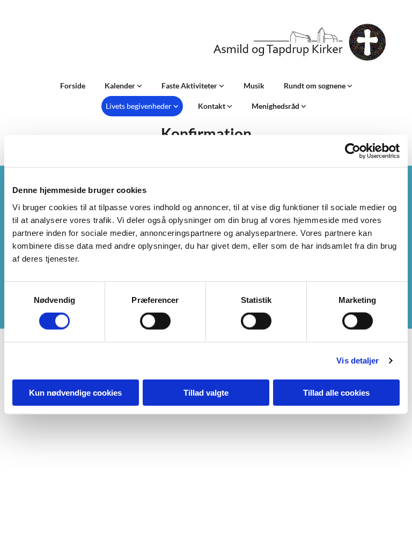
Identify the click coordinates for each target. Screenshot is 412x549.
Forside (72, 85)
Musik (254, 85)
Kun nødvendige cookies (75, 392)
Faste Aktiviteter (190, 85)
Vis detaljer (357, 360)
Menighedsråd (276, 105)
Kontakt (212, 105)
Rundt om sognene (315, 85)
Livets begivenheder (139, 105)
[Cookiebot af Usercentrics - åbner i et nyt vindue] (353, 151)
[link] (123, 86)
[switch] (155, 321)
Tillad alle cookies (336, 392)
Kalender (121, 85)
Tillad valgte (206, 392)
